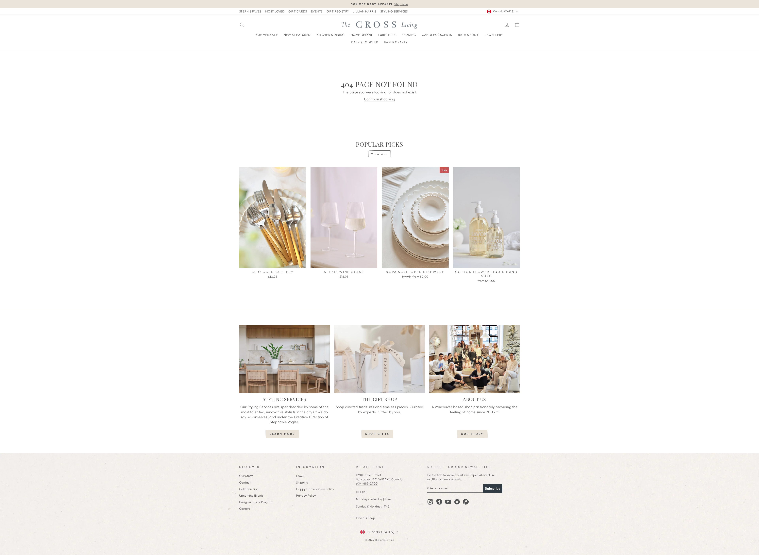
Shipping (302, 482)
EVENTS (317, 11)
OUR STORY (472, 434)
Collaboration (249, 489)
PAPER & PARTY (396, 42)
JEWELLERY (494, 35)
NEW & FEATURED (297, 35)
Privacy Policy (306, 495)
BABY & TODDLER (364, 42)
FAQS (300, 476)
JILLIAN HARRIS (364, 11)
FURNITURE (387, 35)
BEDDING (408, 35)
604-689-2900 (367, 483)
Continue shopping (379, 99)
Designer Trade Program (256, 502)
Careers (244, 508)
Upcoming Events (251, 495)
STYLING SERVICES (394, 11)
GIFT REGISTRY (338, 11)
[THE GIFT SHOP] (379, 359)
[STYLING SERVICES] (284, 359)
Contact (245, 482)
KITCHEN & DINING (331, 35)
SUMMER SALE (267, 35)
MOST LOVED (275, 11)
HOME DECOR (361, 35)
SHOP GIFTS (377, 434)
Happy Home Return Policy (315, 489)
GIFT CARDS (297, 11)
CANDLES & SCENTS (437, 35)
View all (379, 153)
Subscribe (492, 488)
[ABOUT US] (474, 359)
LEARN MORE (282, 434)
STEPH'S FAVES (250, 11)
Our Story (246, 476)
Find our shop (365, 518)
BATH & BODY (468, 35)
